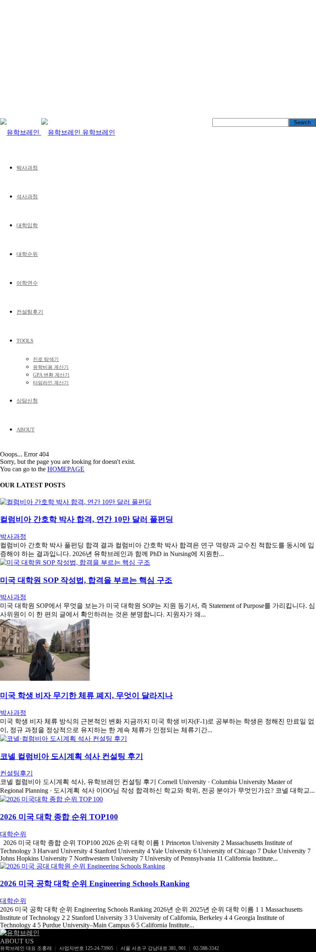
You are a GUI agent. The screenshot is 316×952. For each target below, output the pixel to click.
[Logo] (20, 132)
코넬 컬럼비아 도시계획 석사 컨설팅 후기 (71, 756)
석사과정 (27, 196)
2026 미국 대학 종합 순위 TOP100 (59, 816)
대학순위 (27, 254)
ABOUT (25, 429)
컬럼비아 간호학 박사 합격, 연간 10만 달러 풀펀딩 (86, 519)
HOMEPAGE (65, 469)
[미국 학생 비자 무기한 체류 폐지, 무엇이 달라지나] (45, 678)
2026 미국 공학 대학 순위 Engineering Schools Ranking (95, 883)
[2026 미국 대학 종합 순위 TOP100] (51, 799)
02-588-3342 (206, 948)
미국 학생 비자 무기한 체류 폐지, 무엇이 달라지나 (86, 695)
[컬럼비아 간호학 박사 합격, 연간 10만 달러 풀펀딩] (75, 501)
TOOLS (24, 341)
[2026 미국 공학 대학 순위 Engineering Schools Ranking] (82, 866)
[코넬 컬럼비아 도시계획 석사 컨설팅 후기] (63, 738)
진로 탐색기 (46, 359)
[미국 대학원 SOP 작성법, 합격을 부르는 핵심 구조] (75, 562)
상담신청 (27, 401)
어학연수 (27, 283)
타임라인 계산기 (51, 383)
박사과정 (27, 168)
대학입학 (27, 225)
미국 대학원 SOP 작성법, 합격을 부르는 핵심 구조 (86, 580)
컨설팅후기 (29, 312)
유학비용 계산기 (51, 367)
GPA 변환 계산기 (51, 375)
